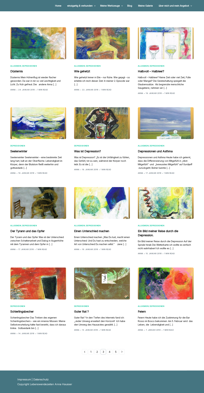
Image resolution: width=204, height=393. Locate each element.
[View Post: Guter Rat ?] (102, 283)
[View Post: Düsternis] (38, 43)
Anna (13, 90)
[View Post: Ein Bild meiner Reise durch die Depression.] (166, 203)
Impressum (24, 379)
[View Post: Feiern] (166, 283)
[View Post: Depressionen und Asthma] (166, 123)
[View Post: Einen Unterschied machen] (102, 203)
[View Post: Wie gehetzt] (102, 43)
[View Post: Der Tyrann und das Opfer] (38, 203)
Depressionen (29, 66)
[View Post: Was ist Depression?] (102, 123)
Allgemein (15, 66)
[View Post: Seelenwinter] (38, 123)
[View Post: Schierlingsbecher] (38, 283)
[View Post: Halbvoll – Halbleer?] (166, 43)
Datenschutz (41, 379)
